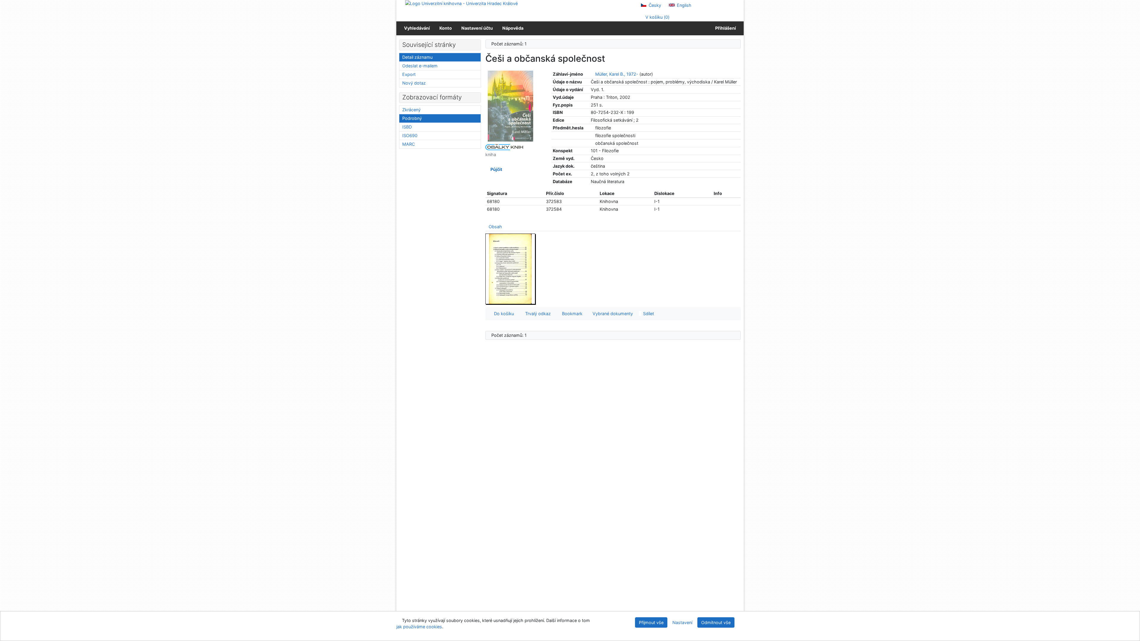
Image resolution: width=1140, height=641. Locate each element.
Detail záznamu (417, 57)
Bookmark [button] (571, 313)
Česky (654, 5)
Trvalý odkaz (537, 313)
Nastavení (682, 622)
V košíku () (656, 17)
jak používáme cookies (419, 626)
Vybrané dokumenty (612, 313)
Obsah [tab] (495, 226)
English (683, 5)
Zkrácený (411, 109)
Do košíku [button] (503, 313)
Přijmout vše (651, 622)
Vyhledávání (417, 28)
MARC (408, 144)
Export (409, 74)
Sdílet (648, 313)
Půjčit (495, 169)
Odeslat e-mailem (420, 65)
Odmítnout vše (716, 622)
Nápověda (512, 28)
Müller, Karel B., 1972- (616, 74)
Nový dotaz (414, 82)
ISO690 (409, 135)
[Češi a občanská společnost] (510, 105)
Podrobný (412, 118)
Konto (445, 28)
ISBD (407, 126)
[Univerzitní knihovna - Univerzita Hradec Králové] (461, 3)
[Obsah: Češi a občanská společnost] (510, 268)
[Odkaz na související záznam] (592, 74)
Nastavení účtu (477, 28)
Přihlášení (724, 28)
